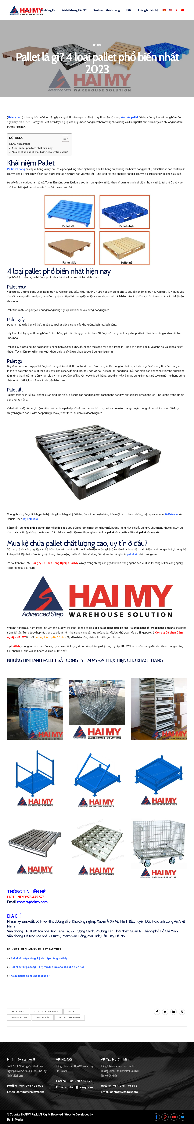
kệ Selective (30, 519)
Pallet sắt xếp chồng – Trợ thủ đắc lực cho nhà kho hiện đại (47, 967)
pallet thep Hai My (69, 1017)
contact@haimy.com (30, 1092)
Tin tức (97, 44)
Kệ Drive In (171, 514)
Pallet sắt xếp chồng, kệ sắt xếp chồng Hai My (39, 958)
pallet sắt (132, 554)
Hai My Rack (18, 1011)
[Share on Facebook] (157, 1012)
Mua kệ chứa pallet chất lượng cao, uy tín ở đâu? (40, 151)
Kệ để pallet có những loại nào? (30, 975)
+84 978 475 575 (31, 1085)
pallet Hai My (19, 1017)
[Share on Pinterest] (182, 1012)
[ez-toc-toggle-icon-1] (63, 138)
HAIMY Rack (30, 1114)
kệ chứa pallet (129, 117)
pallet (72, 1011)
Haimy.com (15, 117)
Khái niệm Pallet (21, 143)
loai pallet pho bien (46, 1011)
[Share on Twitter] (165, 1012)
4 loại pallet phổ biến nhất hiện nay (32, 147)
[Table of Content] (65, 139)
